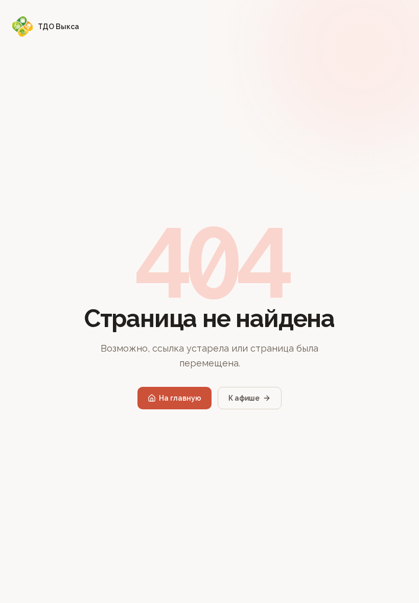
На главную (180, 398)
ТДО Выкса (58, 26)
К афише (244, 398)
